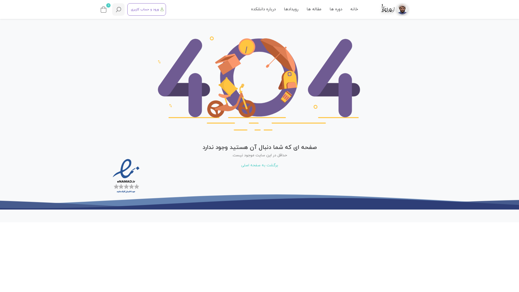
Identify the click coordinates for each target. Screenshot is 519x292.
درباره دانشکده (263, 9)
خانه (354, 9)
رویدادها (291, 9)
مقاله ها (314, 9)
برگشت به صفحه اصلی (259, 165)
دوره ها (336, 9)
